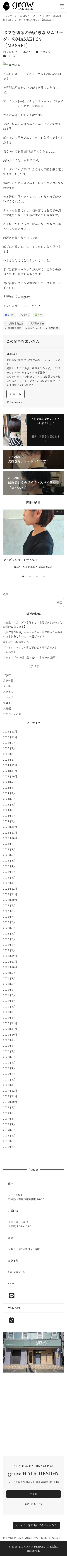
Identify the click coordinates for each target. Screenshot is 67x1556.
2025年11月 (10, 737)
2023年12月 (10, 827)
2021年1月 (9, 1017)
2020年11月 (10, 1029)
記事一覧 (15, 394)
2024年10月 (10, 776)
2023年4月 (9, 866)
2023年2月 (9, 877)
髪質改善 (53, 328)
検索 (5, 594)
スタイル (45, 52)
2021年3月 (9, 1006)
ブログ (12, 56)
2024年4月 (9, 804)
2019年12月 (10, 1090)
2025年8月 (9, 748)
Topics (7, 675)
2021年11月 (10, 961)
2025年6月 (9, 754)
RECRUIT (45, 1537)
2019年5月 (9, 1118)
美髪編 (7, 708)
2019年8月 (9, 1113)
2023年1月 (9, 883)
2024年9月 (9, 782)
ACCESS (56, 1537)
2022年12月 (10, 888)
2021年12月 (10, 956)
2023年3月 (9, 872)
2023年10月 (10, 838)
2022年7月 (9, 916)
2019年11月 (10, 1096)
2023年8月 (9, 849)
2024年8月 (9, 787)
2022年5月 (9, 928)
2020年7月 (9, 1051)
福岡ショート (34, 328)
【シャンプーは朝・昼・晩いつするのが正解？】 (31, 657)
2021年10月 (10, 967)
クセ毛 (7, 686)
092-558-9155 (16, 1272)
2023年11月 (10, 832)
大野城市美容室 (15, 323)
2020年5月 (9, 1062)
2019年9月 (9, 1107)
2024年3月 (9, 810)
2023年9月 (9, 843)
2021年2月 (9, 1012)
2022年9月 (9, 905)
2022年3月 (9, 939)
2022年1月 (9, 950)
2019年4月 (9, 1124)
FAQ (36, 1537)
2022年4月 (9, 933)
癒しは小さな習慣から (16, 642)
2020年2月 (9, 1079)
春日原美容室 (14, 328)
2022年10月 (10, 900)
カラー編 (8, 680)
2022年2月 (9, 944)
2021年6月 (9, 989)
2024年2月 (9, 816)
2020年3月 (9, 1073)
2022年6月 (9, 922)
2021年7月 (9, 984)
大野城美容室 (37, 323)
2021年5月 (9, 995)
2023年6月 (9, 860)
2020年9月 (9, 1040)
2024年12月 (10, 765)
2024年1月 (9, 821)
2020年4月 (9, 1068)
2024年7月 (9, 793)
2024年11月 (10, 771)
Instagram (16, 402)
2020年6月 (9, 1057)
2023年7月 (9, 855)
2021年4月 (9, 1001)
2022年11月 (10, 894)
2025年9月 (9, 743)
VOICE (28, 1537)
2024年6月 (9, 799)
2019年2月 (9, 1130)
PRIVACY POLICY (13, 1537)
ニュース (8, 697)
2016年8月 (9, 1141)
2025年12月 (10, 731)
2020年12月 (10, 1023)
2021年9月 (9, 973)
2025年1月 (9, 759)
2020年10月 (10, 1034)
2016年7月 (9, 1146)
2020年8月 (9, 1045)
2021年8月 (9, 978)
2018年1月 (9, 1135)
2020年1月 (9, 1085)
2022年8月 (9, 911)
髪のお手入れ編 (12, 714)
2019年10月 (10, 1102)
